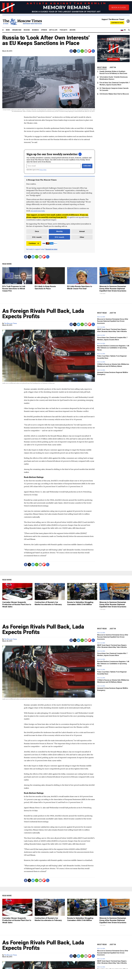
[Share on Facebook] (71, 51)
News (8, 30)
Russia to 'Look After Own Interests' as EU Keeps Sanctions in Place (45, 40)
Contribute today (117, 22)
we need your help (38, 211)
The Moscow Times (10, 323)
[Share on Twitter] (75, 51)
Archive (72, 30)
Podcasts (63, 30)
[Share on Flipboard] (89, 51)
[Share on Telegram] (78, 51)
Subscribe (87, 166)
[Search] (129, 30)
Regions (27, 30)
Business (35, 30)
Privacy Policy (42, 169)
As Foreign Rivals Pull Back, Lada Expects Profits (43, 314)
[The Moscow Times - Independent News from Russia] (22, 21)
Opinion (44, 30)
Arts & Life (53, 30)
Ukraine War (16, 30)
